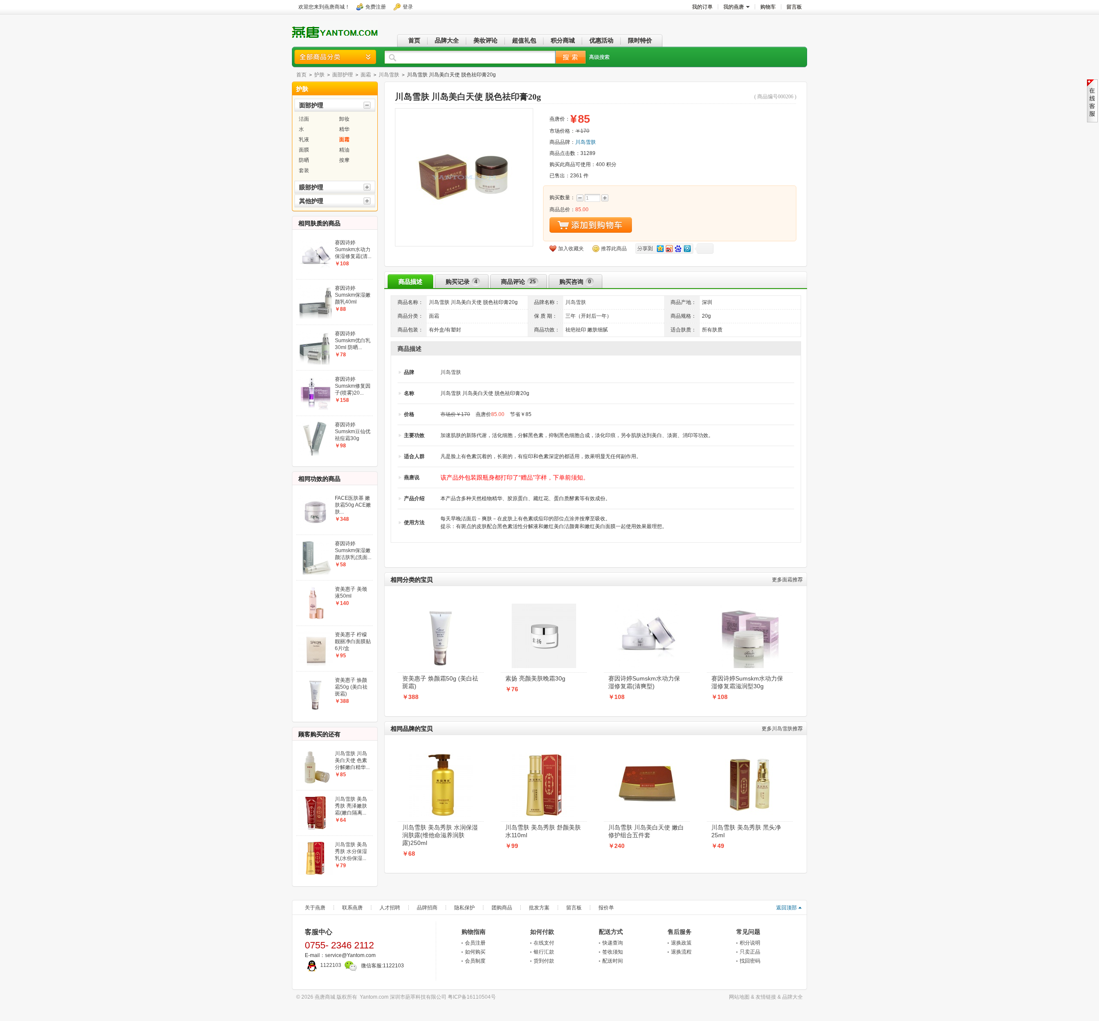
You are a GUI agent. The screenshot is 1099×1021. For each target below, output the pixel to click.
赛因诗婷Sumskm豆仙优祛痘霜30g (352, 431)
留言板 (574, 908)
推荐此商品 (614, 249)
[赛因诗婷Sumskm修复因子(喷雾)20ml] (315, 378)
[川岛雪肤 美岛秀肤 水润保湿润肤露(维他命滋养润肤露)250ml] (441, 755)
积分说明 (750, 943)
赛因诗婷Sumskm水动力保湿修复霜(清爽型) (644, 682)
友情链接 (766, 997)
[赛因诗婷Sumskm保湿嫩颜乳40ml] (315, 287)
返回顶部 (786, 908)
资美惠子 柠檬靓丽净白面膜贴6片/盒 (353, 641)
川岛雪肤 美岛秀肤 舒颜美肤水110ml (543, 831)
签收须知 (612, 952)
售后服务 (680, 931)
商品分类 (335, 57)
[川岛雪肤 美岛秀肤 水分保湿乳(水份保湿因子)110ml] (315, 844)
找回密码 (750, 961)
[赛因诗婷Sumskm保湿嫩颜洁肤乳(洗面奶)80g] (315, 543)
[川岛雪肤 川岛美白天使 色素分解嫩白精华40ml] (315, 753)
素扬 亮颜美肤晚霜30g (535, 678)
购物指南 (473, 931)
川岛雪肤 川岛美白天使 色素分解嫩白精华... (352, 760)
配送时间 (612, 961)
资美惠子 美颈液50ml (351, 592)
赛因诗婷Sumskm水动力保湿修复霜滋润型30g (747, 682)
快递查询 (612, 943)
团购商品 (502, 908)
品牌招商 (427, 908)
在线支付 (544, 943)
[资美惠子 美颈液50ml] (315, 588)
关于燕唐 (315, 908)
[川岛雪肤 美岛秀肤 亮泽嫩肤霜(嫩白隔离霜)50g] (315, 798)
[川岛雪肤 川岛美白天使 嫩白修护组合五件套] (647, 755)
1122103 (330, 965)
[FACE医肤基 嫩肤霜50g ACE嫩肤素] (315, 497)
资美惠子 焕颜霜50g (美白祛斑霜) (440, 682)
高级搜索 (599, 57)
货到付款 (544, 961)
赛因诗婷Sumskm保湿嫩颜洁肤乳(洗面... (353, 550)
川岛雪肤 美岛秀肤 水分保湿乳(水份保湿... (351, 851)
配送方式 (611, 931)
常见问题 (748, 931)
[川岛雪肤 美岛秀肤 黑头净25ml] (750, 755)
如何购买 (475, 952)
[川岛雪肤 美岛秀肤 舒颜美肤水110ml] (544, 755)
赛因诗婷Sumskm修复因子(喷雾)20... (352, 386)
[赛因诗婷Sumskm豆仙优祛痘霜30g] (315, 424)
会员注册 (475, 943)
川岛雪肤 (389, 75)
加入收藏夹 (571, 249)
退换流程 (681, 952)
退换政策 (681, 943)
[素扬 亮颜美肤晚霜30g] (544, 606)
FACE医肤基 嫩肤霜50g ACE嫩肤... (353, 505)
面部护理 (342, 75)
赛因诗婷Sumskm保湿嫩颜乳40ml (352, 295)
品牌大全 (792, 997)
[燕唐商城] (335, 40)
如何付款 (542, 931)
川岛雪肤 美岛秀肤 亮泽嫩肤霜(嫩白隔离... (351, 806)
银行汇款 (544, 952)
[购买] (591, 225)
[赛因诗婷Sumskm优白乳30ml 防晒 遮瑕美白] (315, 333)
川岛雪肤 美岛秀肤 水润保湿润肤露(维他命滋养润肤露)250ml (440, 835)
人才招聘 (389, 908)
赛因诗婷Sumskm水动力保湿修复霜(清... (353, 249)
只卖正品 (750, 952)
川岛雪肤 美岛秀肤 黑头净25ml (746, 831)
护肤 (319, 75)
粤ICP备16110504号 (472, 997)
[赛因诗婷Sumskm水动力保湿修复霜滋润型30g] (750, 606)
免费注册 (375, 7)
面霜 (366, 75)
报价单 (606, 908)
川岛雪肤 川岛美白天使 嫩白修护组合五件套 (646, 831)
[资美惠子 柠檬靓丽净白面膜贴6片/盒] (315, 634)
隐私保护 (464, 908)
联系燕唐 (352, 908)
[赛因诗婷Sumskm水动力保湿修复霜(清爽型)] (647, 606)
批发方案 (539, 908)
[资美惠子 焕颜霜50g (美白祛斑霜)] (441, 606)
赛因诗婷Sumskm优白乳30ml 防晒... (352, 340)
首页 (301, 75)
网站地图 (739, 997)
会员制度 (475, 961)
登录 (408, 7)
